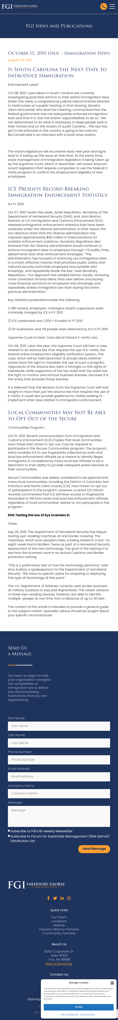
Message (15, 802)
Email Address (19, 769)
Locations (59, 921)
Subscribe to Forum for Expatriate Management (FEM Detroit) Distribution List (60, 839)
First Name (16, 718)
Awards (59, 925)
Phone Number (20, 752)
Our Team (59, 917)
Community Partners (59, 933)
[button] (112, 983)
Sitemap (34, 999)
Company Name (21, 786)
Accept (79, 1007)
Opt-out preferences (70, 1014)
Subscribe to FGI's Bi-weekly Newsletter (42, 831)
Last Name (16, 735)
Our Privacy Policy (87, 1014)
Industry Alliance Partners (59, 929)
